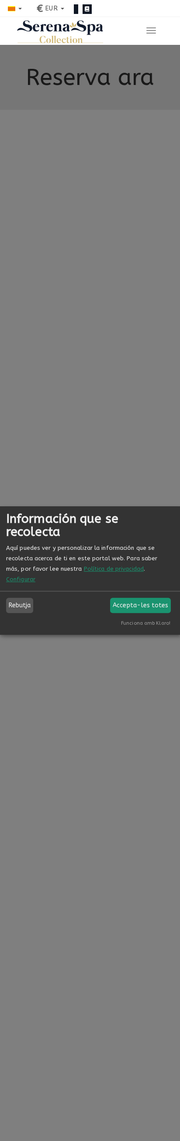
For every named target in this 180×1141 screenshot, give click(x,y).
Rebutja (20, 605)
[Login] (76, 9)
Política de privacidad (114, 568)
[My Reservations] (87, 9)
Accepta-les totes (141, 605)
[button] (14, 8)
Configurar (20, 579)
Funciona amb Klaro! (145, 623)
